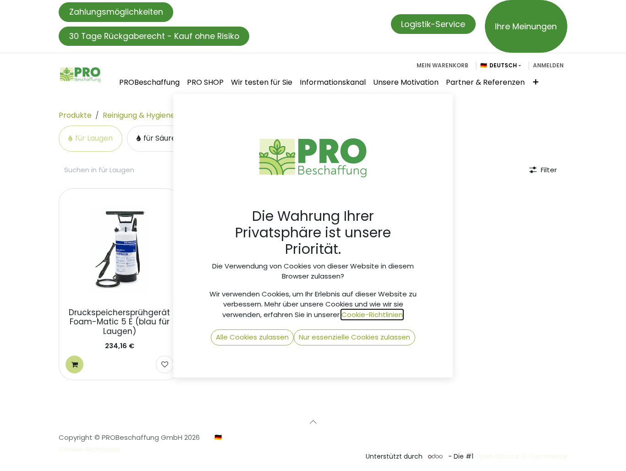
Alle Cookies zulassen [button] (252, 337)
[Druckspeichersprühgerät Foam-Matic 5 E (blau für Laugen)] (120, 249)
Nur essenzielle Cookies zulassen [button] (354, 337)
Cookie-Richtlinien (89, 449)
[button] (313, 422)
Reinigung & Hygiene (139, 115)
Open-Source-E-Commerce (521, 456)
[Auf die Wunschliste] (165, 364)
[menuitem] (149, 82)
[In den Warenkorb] (74, 364)
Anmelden (548, 65)
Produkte (75, 115)
